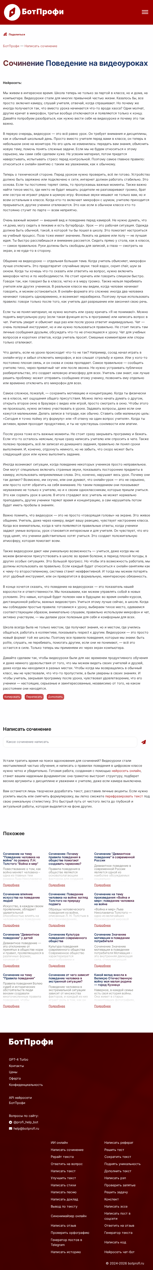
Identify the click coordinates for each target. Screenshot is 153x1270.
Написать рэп (115, 1178)
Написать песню (63, 1192)
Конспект (111, 1199)
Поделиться (17, 34)
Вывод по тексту (64, 1206)
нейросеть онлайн (126, 771)
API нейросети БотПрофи (20, 1100)
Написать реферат (118, 1143)
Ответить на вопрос (67, 1164)
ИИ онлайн (59, 1143)
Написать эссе (116, 1206)
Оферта (15, 1078)
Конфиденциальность (26, 1085)
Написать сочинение (41, 46)
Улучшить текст (63, 1178)
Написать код (115, 1242)
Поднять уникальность (122, 1164)
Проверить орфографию (70, 1233)
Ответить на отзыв (119, 1225)
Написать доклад (64, 1199)
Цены (13, 1072)
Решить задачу (116, 1192)
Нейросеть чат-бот (119, 1252)
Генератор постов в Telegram (66, 1242)
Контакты (16, 1066)
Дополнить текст (117, 1171)
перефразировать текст (124, 796)
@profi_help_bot (26, 1122)
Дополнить (55, 696)
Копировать (12, 696)
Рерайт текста (62, 1157)
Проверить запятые (119, 1185)
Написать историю (66, 1252)
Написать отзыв (63, 1225)
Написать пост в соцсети (117, 1215)
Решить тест (114, 1150)
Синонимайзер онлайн (68, 1216)
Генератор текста (118, 1233)
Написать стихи (63, 1185)
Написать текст (63, 1171)
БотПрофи (11, 46)
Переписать (34, 696)
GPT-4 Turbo (18, 1059)
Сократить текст (117, 1157)
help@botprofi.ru (26, 1128)
